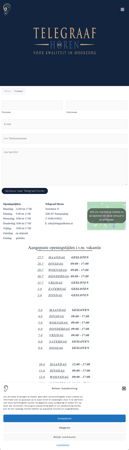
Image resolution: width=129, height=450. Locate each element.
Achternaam (71, 112)
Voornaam (6, 112)
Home (7, 91)
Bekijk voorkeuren (64, 437)
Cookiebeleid (62, 445)
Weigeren (64, 427)
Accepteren (65, 418)
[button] (124, 388)
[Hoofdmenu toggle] (122, 9)
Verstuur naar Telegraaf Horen (25, 190)
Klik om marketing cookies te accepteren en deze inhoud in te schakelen (106, 215)
